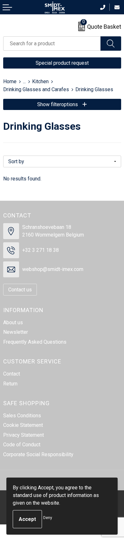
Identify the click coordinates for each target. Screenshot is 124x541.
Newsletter (15, 332)
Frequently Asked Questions (34, 342)
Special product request (62, 63)
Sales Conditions (22, 416)
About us (13, 322)
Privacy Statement (23, 435)
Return (10, 384)
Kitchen (40, 81)
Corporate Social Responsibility (38, 454)
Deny (47, 517)
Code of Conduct (21, 445)
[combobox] (52, 43)
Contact (11, 374)
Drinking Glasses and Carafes (36, 89)
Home (10, 81)
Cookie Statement (23, 425)
